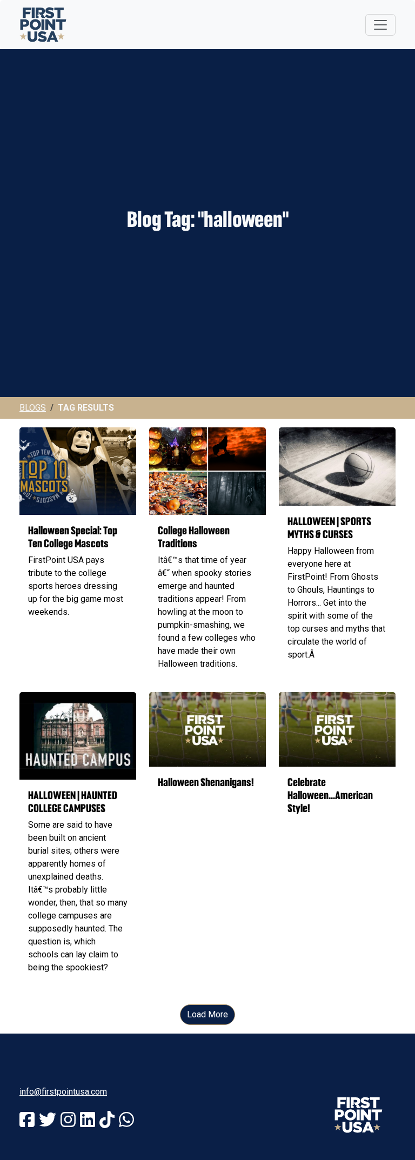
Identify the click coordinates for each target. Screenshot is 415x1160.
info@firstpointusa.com (63, 1092)
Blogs (32, 408)
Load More (207, 1014)
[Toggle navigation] (380, 25)
